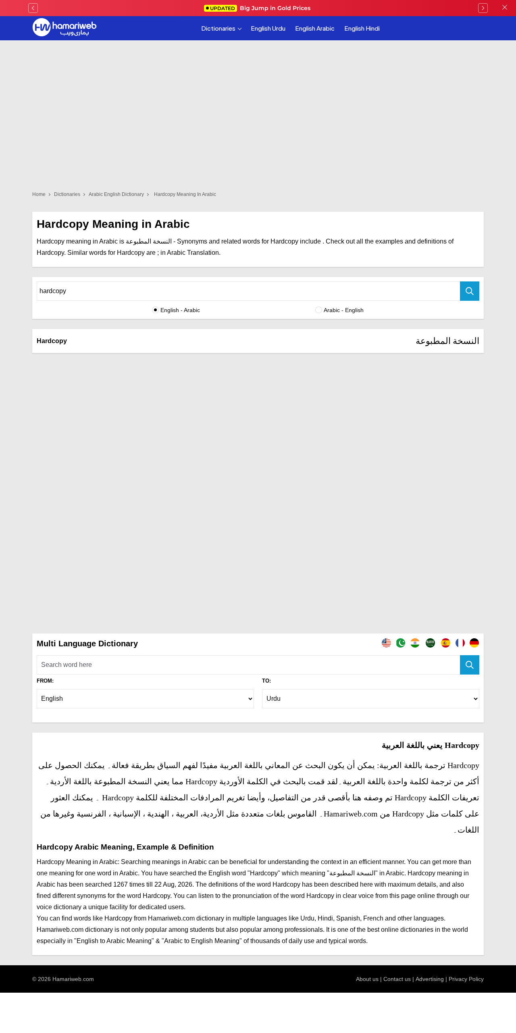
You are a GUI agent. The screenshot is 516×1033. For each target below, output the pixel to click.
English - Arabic (180, 310)
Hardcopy (52, 340)
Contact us (397, 979)
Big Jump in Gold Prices (261, 8)
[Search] (469, 291)
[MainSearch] (469, 665)
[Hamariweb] (64, 28)
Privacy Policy (466, 979)
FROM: (45, 681)
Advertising (430, 979)
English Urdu (268, 28)
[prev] (33, 8)
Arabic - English (344, 310)
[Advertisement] (258, 419)
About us (367, 979)
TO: (266, 681)
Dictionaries (218, 28)
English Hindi (362, 28)
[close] (504, 8)
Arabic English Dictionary (116, 194)
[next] (483, 8)
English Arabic (315, 28)
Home (39, 194)
